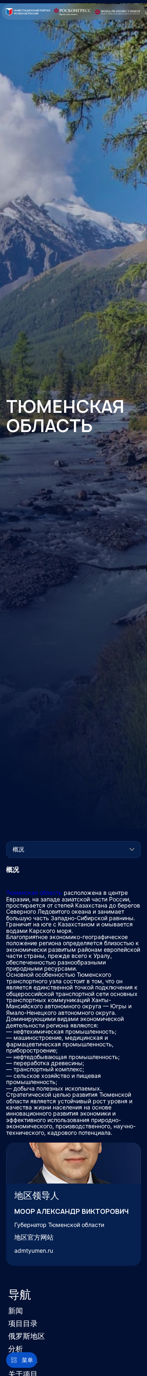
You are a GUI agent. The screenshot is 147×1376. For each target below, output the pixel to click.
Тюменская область (34, 892)
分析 (15, 1349)
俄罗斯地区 (26, 1336)
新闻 (15, 1311)
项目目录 (23, 1323)
